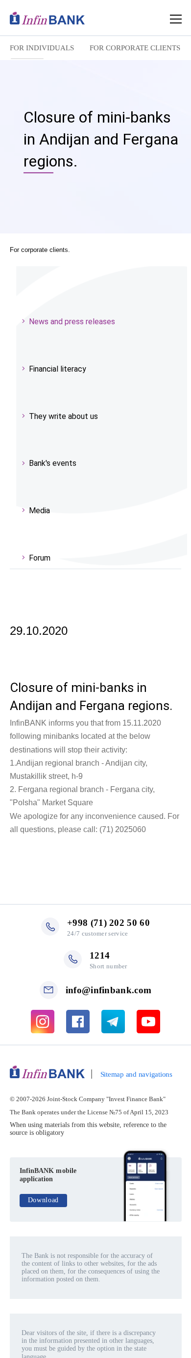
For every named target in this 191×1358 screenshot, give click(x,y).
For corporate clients (135, 48)
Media (39, 510)
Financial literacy (57, 369)
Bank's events (52, 463)
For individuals (42, 48)
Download (43, 1200)
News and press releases (72, 321)
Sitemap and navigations (136, 1074)
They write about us (63, 416)
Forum (39, 558)
